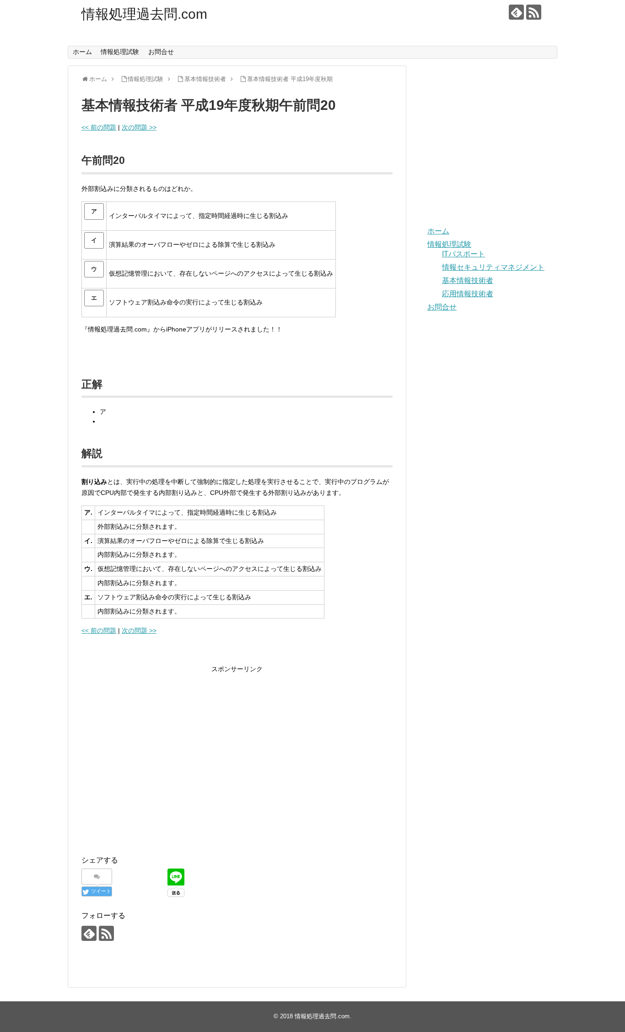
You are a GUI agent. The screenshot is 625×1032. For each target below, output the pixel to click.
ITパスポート (463, 254)
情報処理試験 (120, 51)
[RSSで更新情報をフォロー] (533, 12)
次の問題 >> (139, 127)
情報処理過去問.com (144, 14)
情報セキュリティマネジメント (493, 267)
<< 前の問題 (98, 127)
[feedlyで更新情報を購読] (516, 12)
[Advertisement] (158, 767)
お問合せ (161, 51)
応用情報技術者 (467, 294)
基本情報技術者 (467, 280)
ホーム (82, 51)
